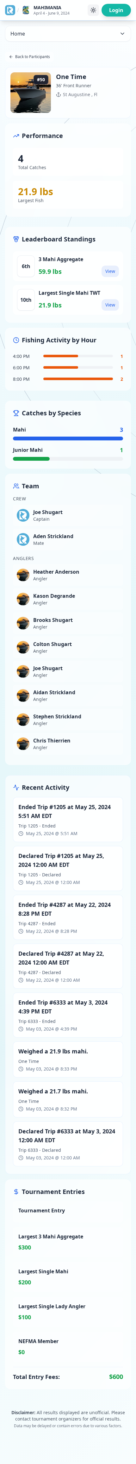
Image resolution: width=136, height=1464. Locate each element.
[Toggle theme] (93, 10)
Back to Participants (32, 56)
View (110, 271)
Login (116, 10)
